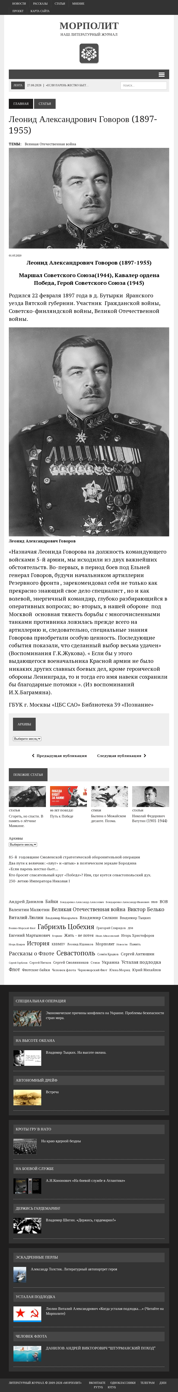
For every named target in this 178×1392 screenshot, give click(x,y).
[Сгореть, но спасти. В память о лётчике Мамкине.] (27, 804)
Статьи (60, 3)
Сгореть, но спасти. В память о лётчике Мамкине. (26, 821)
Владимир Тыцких (135, 918)
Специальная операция (41, 1001)
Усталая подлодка (141, 962)
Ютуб (112, 1387)
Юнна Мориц (119, 970)
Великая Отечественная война (50, 144)
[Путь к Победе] (68, 804)
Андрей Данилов (26, 901)
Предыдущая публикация (62, 755)
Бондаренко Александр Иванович (127, 902)
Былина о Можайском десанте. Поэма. (108, 818)
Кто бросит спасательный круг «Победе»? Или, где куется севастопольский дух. (80, 874)
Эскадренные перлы (37, 1257)
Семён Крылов (108, 954)
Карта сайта (40, 11)
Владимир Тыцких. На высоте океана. (76, 1052)
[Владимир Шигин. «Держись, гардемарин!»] (27, 1230)
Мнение (78, 3)
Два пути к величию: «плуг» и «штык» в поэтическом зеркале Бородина (72, 863)
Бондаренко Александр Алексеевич (82, 902)
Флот (14, 969)
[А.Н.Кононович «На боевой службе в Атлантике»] (27, 1191)
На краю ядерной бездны (61, 1141)
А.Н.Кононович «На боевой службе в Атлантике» (85, 1180)
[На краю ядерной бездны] (25, 1151)
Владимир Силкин (99, 917)
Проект (18, 11)
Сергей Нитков (40, 963)
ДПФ (130, 928)
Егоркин (57, 935)
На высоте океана (35, 1040)
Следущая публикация (119, 755)
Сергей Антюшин (137, 954)
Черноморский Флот (92, 970)
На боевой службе (35, 1168)
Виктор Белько (145, 909)
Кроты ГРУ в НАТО (33, 1129)
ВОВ (164, 901)
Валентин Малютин (29, 909)
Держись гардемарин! (38, 1208)
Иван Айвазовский (107, 935)
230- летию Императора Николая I (39, 881)
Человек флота (64, 970)
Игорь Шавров (17, 944)
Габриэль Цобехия (66, 926)
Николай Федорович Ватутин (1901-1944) (149, 818)
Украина (110, 962)
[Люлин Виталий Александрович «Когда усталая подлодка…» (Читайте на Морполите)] (27, 1319)
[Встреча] (27, 1102)
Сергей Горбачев (18, 962)
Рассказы (40, 3)
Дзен (162, 1383)
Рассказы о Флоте (31, 953)
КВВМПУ (58, 944)
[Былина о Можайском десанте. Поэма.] (109, 804)
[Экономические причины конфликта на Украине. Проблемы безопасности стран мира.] (27, 1023)
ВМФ (154, 902)
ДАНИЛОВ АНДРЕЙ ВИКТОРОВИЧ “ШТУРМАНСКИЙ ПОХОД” (101, 1348)
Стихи (96, 810)
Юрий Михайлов (146, 969)
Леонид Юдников (80, 944)
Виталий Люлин (26, 917)
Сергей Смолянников (71, 962)
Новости (19, 3)
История (38, 943)
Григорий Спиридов (111, 928)
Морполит (104, 944)
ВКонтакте (97, 1383)
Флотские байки (36, 969)
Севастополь (75, 952)
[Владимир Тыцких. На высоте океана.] (27, 1063)
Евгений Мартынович (29, 935)
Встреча (52, 1092)
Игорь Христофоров (137, 935)
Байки (51, 901)
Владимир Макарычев (61, 918)
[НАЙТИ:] (144, 85)
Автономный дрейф (36, 1080)
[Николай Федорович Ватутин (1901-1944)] (150, 804)
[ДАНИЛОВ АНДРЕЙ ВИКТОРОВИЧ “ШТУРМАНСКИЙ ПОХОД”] (27, 1358)
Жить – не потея (79, 935)
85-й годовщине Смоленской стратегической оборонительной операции (74, 857)
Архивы (16, 838)
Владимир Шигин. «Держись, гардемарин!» (81, 1220)
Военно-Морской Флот (22, 928)
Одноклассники (123, 1383)
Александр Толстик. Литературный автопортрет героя (74, 1269)
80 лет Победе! (61, 810)
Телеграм (147, 1383)
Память (135, 944)
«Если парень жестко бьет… (33, 868)
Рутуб (98, 1387)
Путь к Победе (61, 816)
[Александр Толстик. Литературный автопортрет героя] (19, 1279)
